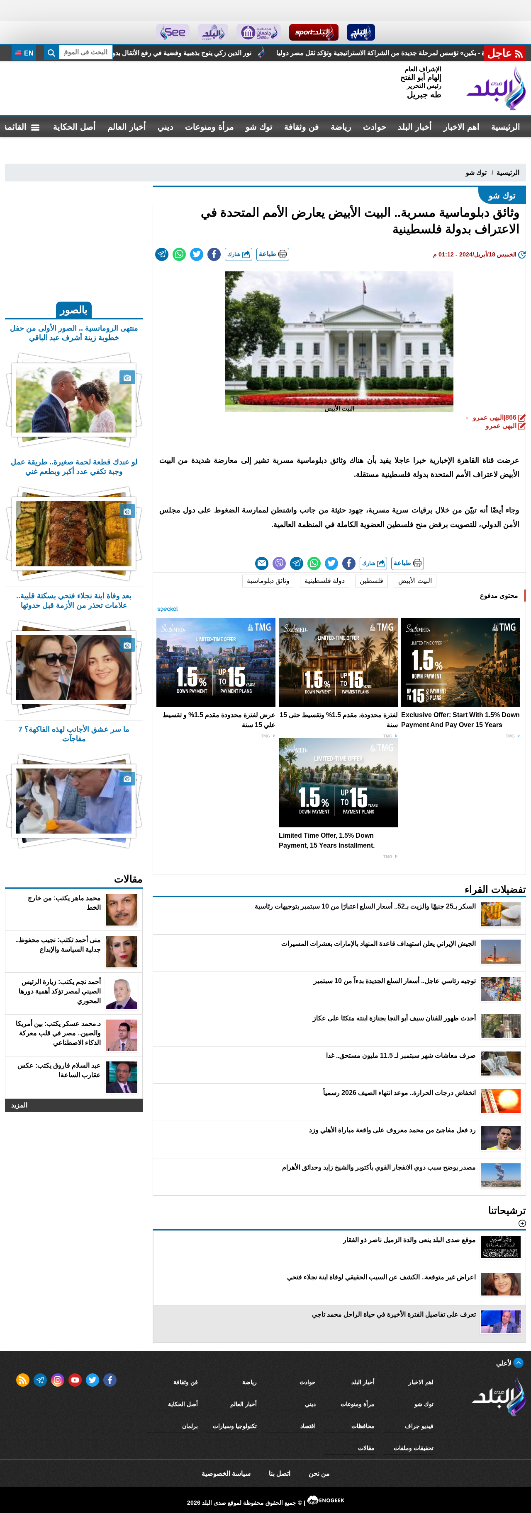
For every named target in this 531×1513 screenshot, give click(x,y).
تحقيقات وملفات (414, 1448)
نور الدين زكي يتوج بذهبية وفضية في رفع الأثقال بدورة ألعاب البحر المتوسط (246, 52)
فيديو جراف (419, 1426)
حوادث (374, 126)
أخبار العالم (126, 126)
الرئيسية (505, 126)
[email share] (161, 254)
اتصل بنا (279, 1473)
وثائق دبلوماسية (268, 580)
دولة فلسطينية (324, 580)
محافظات (363, 1426)
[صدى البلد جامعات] (258, 32)
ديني (165, 126)
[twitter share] (196, 254)
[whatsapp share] (179, 254)
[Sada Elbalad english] (173, 32)
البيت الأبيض (415, 580)
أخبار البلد (415, 126)
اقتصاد (308, 1426)
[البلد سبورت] (314, 32)
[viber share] (279, 563)
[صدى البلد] (496, 88)
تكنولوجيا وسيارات (235, 1426)
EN (28, 53)
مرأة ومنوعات (209, 126)
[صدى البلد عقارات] (213, 32)
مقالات (366, 1448)
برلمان (190, 1426)
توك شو (259, 126)
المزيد (19, 1105)
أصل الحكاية (74, 126)
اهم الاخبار (461, 126)
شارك (234, 254)
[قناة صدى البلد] (361, 32)
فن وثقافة (301, 126)
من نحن (319, 1473)
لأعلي (504, 1363)
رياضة (341, 126)
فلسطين (371, 580)
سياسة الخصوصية (226, 1473)
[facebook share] (214, 254)
